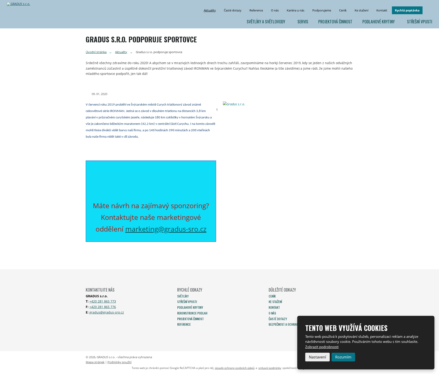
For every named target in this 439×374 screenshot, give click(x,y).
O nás (275, 10)
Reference (256, 10)
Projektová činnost (335, 22)
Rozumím (343, 357)
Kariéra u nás (295, 10)
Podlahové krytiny (378, 22)
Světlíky (183, 296)
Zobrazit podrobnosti (322, 346)
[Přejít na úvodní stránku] (20, 4)
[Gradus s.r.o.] (288, 104)
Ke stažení (361, 10)
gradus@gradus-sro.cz (106, 312)
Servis (302, 22)
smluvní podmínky (269, 368)
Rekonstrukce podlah (192, 313)
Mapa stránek (95, 362)
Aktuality (210, 10)
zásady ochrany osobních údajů (234, 368)
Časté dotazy (232, 10)
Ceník (343, 10)
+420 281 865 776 (102, 307)
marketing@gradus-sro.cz (165, 229)
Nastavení (317, 357)
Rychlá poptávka (407, 10)
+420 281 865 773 (102, 301)
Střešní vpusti (419, 22)
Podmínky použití (119, 362)
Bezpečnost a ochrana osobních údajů (295, 324)
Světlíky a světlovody (266, 22)
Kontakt (381, 10)
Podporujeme (321, 10)
